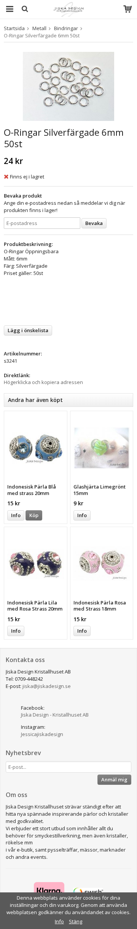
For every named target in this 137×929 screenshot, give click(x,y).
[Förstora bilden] (68, 85)
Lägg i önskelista (28, 330)
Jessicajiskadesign (42, 734)
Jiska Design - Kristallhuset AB (55, 714)
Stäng (75, 921)
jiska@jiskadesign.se (46, 686)
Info (16, 515)
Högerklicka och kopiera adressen (43, 382)
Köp (33, 515)
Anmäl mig (114, 779)
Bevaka (94, 223)
